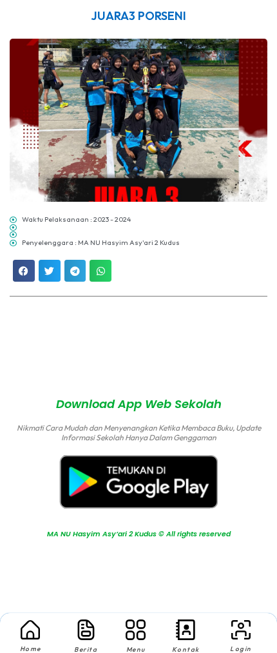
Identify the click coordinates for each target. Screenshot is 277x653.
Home (30, 649)
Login (241, 649)
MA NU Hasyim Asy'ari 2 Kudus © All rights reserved (138, 354)
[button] (24, 271)
